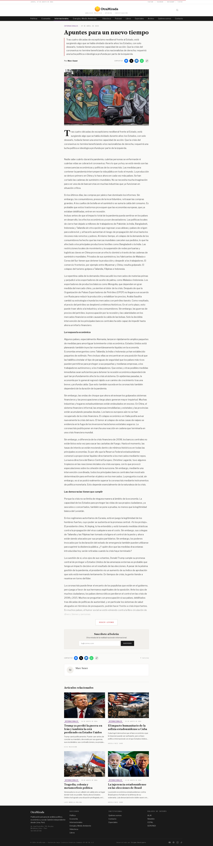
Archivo (151, 18)
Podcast (118, 18)
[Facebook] (126, 61)
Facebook (160, 2)
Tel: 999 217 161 (36, 831)
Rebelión (151, 819)
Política (33, 18)
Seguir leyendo (106, 622)
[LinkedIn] (137, 61)
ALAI (149, 815)
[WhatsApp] (142, 61)
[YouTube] (170, 842)
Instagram (170, 2)
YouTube (150, 2)
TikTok (180, 2)
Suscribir (127, 643)
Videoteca (106, 18)
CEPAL (150, 822)
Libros (128, 18)
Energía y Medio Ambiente (85, 18)
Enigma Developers (138, 842)
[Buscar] (177, 10)
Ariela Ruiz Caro (115, 743)
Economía (46, 18)
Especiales (139, 18)
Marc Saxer (82, 668)
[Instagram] (177, 842)
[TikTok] (181, 842)
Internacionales (62, 18)
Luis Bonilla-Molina (73, 802)
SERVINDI (151, 826)
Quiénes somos (164, 18)
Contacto (179, 18)
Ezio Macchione (70, 747)
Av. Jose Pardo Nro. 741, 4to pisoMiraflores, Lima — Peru (42, 827)
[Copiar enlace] (147, 61)
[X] (131, 61)
